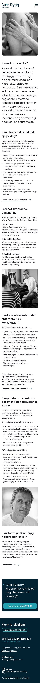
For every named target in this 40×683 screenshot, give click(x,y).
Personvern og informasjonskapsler (15, 678)
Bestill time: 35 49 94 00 (20, 606)
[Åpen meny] (36, 5)
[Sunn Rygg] (10, 5)
